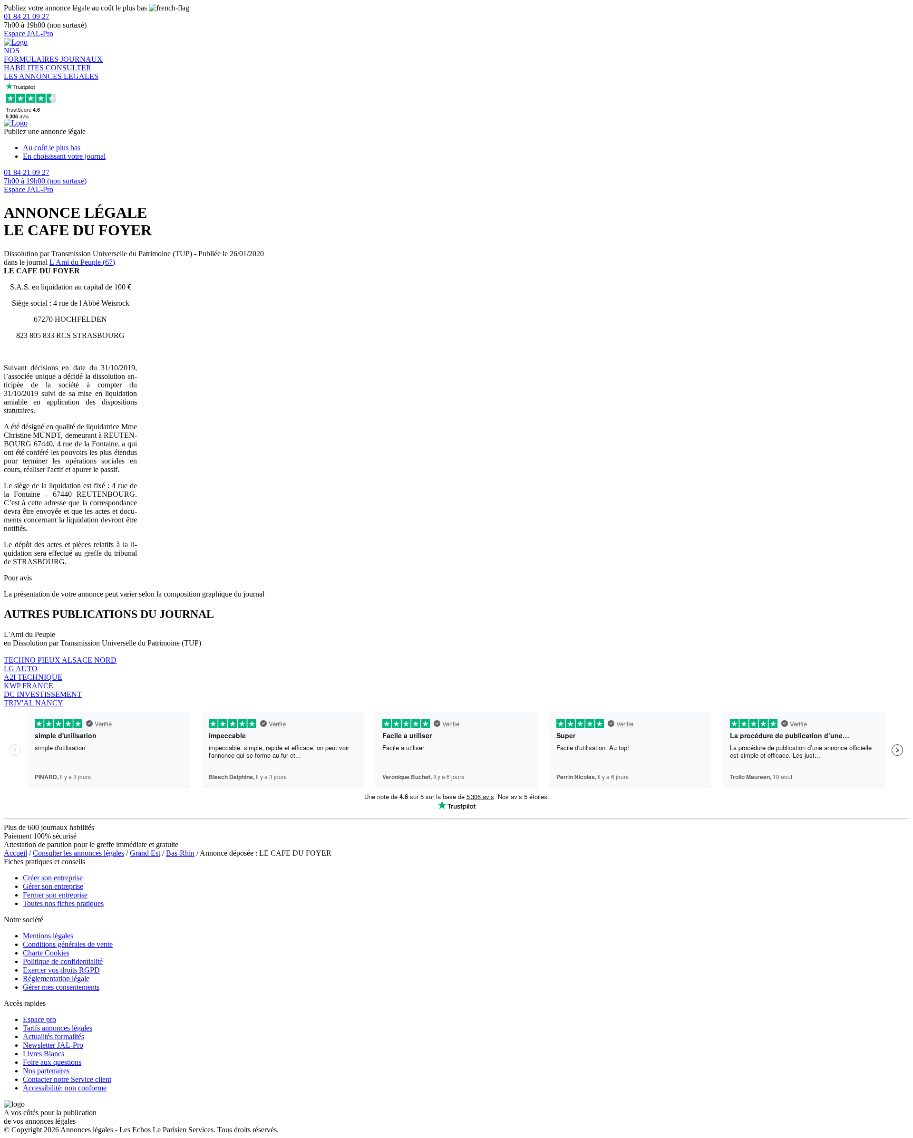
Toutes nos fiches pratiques (63, 903)
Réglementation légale (56, 978)
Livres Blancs (43, 1054)
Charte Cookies (46, 953)
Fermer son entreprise (55, 895)
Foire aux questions (52, 1062)
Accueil (15, 853)
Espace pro (39, 1019)
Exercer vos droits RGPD (61, 970)
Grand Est (145, 853)
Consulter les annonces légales (78, 853)
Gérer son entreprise (53, 886)
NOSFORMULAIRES (32, 55)
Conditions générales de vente (68, 944)
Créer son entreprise (53, 878)
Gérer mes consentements (61, 987)
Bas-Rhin (180, 853)
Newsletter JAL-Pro (53, 1045)
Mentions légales (48, 936)
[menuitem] (466, 148)
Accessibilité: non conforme (65, 1088)
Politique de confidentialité (63, 961)
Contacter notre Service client (67, 1079)
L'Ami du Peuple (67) (82, 262)
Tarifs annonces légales (57, 1028)
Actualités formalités (53, 1036)
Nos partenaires (46, 1071)
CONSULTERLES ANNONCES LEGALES (51, 72)
